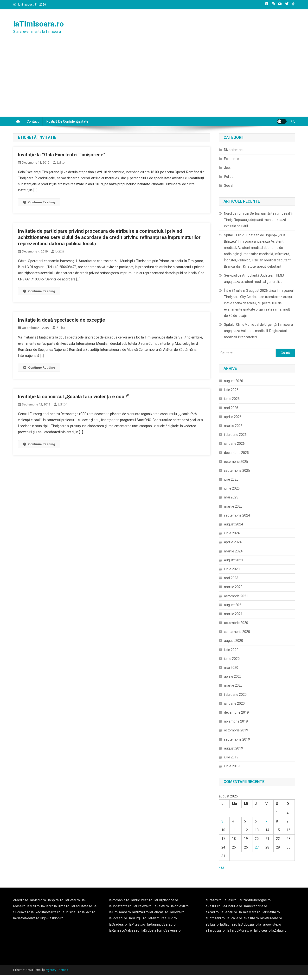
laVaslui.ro (214, 906)
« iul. (222, 867)
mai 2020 (231, 668)
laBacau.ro (229, 912)
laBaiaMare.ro (249, 912)
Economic (231, 159)
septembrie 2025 (237, 470)
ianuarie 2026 (234, 443)
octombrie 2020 (236, 623)
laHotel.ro (72, 900)
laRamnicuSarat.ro (161, 924)
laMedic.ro (38, 900)
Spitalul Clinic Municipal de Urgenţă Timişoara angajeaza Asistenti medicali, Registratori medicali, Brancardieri (258, 331)
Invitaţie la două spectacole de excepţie (61, 320)
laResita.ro (251, 918)
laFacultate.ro (81, 906)
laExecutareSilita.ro (45, 912)
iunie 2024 (232, 533)
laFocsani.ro (118, 918)
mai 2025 (231, 497)
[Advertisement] (154, 80)
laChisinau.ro (71, 912)
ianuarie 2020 (234, 703)
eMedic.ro (20, 900)
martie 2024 (233, 551)
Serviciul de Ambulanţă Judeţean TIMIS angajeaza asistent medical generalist (254, 278)
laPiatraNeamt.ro (26, 918)
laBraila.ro (234, 918)
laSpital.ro (55, 900)
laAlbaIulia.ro (232, 906)
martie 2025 (233, 506)
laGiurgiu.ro (138, 918)
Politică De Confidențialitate (67, 121)
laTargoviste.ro (269, 924)
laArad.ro (212, 912)
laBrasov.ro (213, 900)
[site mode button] (282, 121)
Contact (33, 121)
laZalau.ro (279, 930)
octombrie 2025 (236, 462)
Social (228, 185)
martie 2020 (233, 685)
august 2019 (233, 748)
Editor (61, 162)
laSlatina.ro (228, 924)
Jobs (227, 168)
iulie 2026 (231, 390)
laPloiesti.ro (180, 906)
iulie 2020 (231, 650)
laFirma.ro (61, 906)
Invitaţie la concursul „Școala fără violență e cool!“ (73, 396)
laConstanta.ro (120, 906)
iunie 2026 (232, 399)
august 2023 (233, 560)
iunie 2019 (232, 766)
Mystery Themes (57, 970)
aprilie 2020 (233, 676)
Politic (228, 177)
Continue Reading (41, 202)
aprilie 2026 (233, 417)
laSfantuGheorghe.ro (255, 900)
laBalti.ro (88, 912)
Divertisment (234, 150)
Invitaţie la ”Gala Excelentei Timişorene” (61, 155)
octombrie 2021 (236, 596)
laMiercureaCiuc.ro (162, 918)
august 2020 (233, 641)
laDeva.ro (177, 912)
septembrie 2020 (237, 632)
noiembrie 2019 (236, 721)
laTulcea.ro (262, 930)
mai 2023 (231, 578)
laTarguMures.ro (239, 930)
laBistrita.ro (271, 912)
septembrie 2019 (237, 739)
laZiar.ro (47, 906)
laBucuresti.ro (141, 900)
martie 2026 (233, 426)
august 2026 (233, 381)
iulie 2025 (231, 479)
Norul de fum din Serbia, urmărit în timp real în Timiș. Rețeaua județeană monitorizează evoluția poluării (258, 220)
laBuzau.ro (140, 912)
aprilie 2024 (233, 542)
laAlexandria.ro (255, 906)
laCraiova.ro (143, 906)
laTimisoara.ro (38, 23)
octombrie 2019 (236, 730)
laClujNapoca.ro (166, 900)
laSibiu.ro (212, 924)
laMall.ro (33, 906)
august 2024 (233, 524)
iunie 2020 (232, 659)
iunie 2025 (232, 488)
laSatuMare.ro (271, 918)
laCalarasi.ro (158, 912)
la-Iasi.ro (230, 900)
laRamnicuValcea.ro (124, 930)
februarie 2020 (235, 694)
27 (257, 847)
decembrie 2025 (236, 453)
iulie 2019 (231, 757)
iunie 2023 (232, 569)
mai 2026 (231, 408)
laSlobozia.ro (248, 924)
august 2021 (233, 605)
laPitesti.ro (137, 924)
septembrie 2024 (237, 515)
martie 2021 (233, 614)
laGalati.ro (161, 906)
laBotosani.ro (215, 918)
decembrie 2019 (236, 712)
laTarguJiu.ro (216, 930)
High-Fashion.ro (52, 918)
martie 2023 (233, 587)
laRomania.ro (119, 900)
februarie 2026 (235, 435)
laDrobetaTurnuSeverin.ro (161, 930)
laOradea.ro (118, 924)
